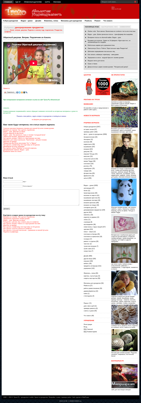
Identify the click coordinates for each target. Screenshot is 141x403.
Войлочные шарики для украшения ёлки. (101, 45)
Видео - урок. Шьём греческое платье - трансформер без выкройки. (110, 34)
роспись (86, 166)
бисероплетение (89, 137)
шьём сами (87, 248)
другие (86, 212)
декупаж (24, 30)
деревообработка (89, 291)
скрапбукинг (88, 168)
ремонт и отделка (90, 241)
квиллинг (87, 156)
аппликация (87, 188)
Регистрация (88, 324)
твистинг (86, 244)
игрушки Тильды (89, 154)
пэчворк (86, 239)
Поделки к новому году (36, 30)
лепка (86, 219)
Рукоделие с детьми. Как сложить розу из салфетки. (21, 222)
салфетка (7, 32)
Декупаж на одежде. (10, 141)
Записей (88, 329)
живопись (87, 215)
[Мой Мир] (24, 92)
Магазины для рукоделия (71, 21)
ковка (85, 293)
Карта (47, 2)
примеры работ (89, 132)
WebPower (85, 397)
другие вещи (88, 258)
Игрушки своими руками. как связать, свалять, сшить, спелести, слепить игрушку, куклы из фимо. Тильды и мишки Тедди (123, 210)
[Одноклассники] (22, 92)
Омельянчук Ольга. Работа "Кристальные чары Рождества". (108, 48)
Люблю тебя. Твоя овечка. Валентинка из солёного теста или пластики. (112, 31)
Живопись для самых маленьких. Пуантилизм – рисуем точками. (25, 140)
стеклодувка (88, 296)
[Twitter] (20, 92)
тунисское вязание (90, 246)
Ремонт (97, 21)
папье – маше (88, 232)
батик (85, 190)
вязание (86, 149)
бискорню (87, 139)
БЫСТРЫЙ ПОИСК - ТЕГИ (109, 27)
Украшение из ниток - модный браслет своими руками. (106, 57)
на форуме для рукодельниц (41, 119)
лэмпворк (87, 222)
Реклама (57, 2)
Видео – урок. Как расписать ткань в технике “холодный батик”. (24, 135)
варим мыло (88, 144)
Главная (8, 2)
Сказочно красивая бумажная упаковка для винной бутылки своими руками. (28, 128)
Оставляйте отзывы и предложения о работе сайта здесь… (96, 108)
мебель (86, 263)
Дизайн (38, 21)
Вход (85, 327)
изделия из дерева (90, 217)
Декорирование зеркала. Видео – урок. (16, 150)
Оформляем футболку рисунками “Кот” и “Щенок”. (20, 143)
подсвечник (49, 30)
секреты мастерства (90, 278)
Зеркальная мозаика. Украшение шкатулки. (17, 136)
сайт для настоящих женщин (121, 389)
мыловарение (88, 224)
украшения (87, 268)
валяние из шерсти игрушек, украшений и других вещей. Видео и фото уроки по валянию (123, 103)
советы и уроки (89, 311)
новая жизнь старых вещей (93, 227)
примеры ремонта (90, 308)
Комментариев (90, 331)
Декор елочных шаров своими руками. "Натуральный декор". (108, 67)
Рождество (58, 30)
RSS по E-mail (116, 9)
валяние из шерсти (90, 195)
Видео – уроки (26, 21)
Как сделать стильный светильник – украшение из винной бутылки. (26, 230)
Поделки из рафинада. (11, 232)
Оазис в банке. (93, 64)
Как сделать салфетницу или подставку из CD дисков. (21, 145)
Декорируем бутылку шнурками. (14, 146)
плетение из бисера (90, 234)
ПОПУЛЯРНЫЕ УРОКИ (92, 27)
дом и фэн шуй (89, 306)
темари (86, 171)
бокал (12, 30)
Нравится (6, 88)
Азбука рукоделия (10, 21)
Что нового (107, 21)
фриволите (87, 176)
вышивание (87, 146)
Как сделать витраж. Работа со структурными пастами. (22, 138)
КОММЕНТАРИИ (125, 27)
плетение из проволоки (91, 236)
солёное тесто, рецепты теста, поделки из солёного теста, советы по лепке (124, 326)
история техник (89, 129)
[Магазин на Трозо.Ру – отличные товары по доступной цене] (97, 94)
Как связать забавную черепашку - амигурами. (103, 54)
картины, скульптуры (91, 276)
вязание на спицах (90, 205)
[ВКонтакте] (17, 92)
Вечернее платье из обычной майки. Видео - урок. (104, 37)
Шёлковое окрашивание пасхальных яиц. (101, 51)
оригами (86, 229)
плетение (87, 163)
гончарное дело (89, 207)
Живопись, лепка (51, 21)
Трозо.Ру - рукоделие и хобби (23, 397)
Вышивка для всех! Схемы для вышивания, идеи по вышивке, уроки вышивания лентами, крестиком (123, 130)
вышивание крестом (90, 198)
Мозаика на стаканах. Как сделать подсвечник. (19, 130)
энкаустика (87, 251)
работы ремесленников (91, 288)
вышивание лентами (90, 200)
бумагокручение (89, 193)
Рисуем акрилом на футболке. (13, 133)
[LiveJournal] (26, 92)
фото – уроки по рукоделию (93, 134)
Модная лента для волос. (96, 60)
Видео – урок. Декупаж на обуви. (14, 131)
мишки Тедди (88, 161)
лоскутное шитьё (89, 159)
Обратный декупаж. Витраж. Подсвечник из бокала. (27, 37)
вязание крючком (89, 202)
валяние (86, 142)
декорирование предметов (29, 27)
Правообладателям (33, 2)
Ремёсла (88, 21)
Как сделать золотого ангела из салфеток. (17, 228)
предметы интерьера (91, 266)
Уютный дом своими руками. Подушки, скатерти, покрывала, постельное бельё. (124, 354)
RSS (113, 7)
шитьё (86, 178)
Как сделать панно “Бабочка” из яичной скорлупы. (20, 148)
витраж (17, 30)
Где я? (18, 2)
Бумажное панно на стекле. (12, 151)
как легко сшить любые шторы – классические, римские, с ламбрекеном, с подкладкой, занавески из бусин (124, 266)
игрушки (86, 261)
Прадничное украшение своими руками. (16, 218)
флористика (88, 173)
